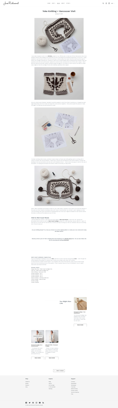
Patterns (28, 381)
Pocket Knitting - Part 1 (36, 273)
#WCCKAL (66, 240)
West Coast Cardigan (53, 221)
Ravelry (27, 385)
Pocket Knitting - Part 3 (37, 276)
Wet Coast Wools (64, 219)
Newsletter (73, 383)
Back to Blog (60, 370)
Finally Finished (35, 282)
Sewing (50, 388)
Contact (73, 381)
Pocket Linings (34, 280)
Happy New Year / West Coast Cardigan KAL (41, 269)
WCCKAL (50, 56)
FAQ (72, 394)
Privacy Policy (74, 390)
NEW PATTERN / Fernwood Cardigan (51, 345)
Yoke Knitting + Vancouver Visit (38, 272)
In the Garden (52, 386)
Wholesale (73, 385)
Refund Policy (74, 388)
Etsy (27, 386)
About (50, 383)
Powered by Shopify (39, 405)
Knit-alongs (51, 385)
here (75, 258)
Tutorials (73, 386)
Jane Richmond (32, 405)
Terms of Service (75, 392)
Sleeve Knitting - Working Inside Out (40, 277)
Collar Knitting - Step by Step (38, 279)
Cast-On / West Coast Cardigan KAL (39, 270)
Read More (80, 325)
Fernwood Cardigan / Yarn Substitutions (79, 312)
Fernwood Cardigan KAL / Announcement (37, 345)
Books (27, 383)
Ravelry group (68, 238)
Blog (50, 381)
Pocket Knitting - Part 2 (37, 274)
